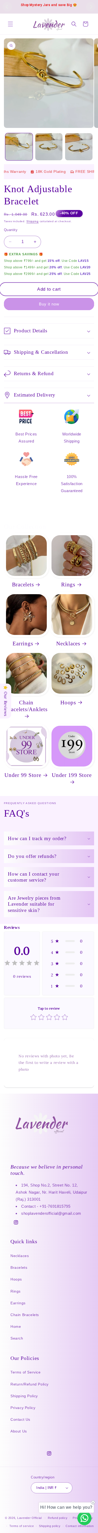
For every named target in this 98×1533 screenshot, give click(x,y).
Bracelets (23, 584)
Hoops (68, 702)
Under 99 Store (22, 775)
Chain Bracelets (24, 1315)
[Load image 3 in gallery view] (79, 147)
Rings (68, 584)
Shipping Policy (24, 1396)
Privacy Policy (22, 1408)
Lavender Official (29, 1517)
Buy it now (49, 304)
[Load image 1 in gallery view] (19, 147)
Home (15, 1326)
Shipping (32, 221)
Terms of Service (25, 1372)
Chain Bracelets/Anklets (26, 705)
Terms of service (21, 1526)
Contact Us (20, 1419)
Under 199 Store (71, 775)
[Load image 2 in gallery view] (49, 147)
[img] (22, 964)
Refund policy (57, 1517)
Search (16, 1338)
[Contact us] (84, 1518)
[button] (10, 24)
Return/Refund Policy (29, 1384)
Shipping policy (50, 1526)
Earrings (23, 643)
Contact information (80, 1526)
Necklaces (68, 643)
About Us (18, 1431)
